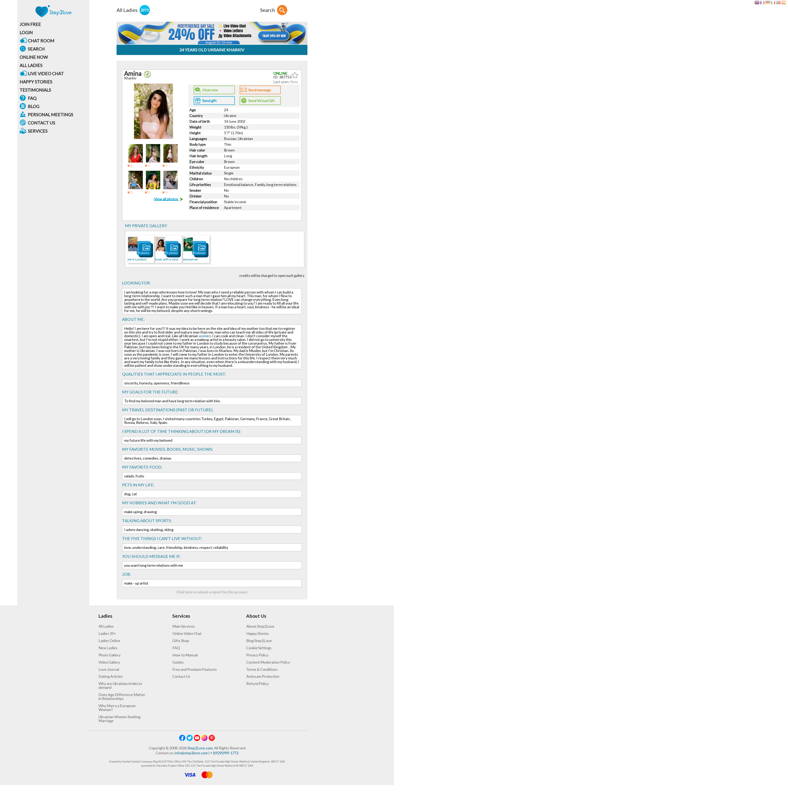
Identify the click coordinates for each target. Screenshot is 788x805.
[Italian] (773, 2)
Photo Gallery (109, 655)
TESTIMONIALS (35, 89)
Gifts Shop (180, 641)
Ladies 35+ (107, 633)
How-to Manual (185, 655)
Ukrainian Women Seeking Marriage (119, 719)
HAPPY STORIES (36, 81)
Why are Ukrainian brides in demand (120, 685)
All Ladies (106, 626)
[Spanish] (783, 2)
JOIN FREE (30, 24)
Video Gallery (109, 662)
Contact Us (181, 676)
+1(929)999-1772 (224, 753)
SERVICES (38, 130)
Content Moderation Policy (268, 662)
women (205, 336)
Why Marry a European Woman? (117, 708)
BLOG (33, 106)
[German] (767, 2)
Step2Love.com (200, 748)
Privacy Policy (257, 655)
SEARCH (36, 48)
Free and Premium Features (194, 669)
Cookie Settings (258, 648)
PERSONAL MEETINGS (50, 114)
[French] (762, 2)
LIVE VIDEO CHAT (46, 73)
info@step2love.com (191, 753)
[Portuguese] (778, 2)
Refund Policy (257, 684)
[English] (757, 2)
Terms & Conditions (262, 669)
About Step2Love (260, 626)
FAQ (32, 98)
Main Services (183, 626)
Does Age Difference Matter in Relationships (121, 697)
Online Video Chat (187, 633)
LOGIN (26, 32)
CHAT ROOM (41, 40)
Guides (178, 662)
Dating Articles (110, 676)
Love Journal (108, 669)
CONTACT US (41, 122)
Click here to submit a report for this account (211, 592)
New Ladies (107, 648)
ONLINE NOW (34, 57)
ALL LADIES (31, 65)
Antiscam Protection (262, 676)
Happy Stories (257, 633)
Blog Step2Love (259, 641)
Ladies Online (109, 641)
